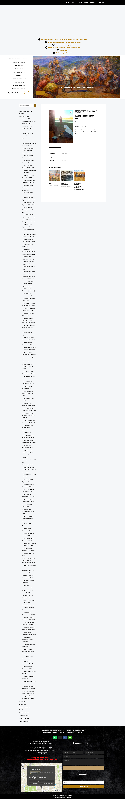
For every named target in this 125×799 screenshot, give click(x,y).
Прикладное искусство (19, 88)
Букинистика (19, 68)
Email (64, 779)
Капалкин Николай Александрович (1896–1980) (28, 393)
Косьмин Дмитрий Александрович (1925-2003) (28, 428)
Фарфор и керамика (19, 72)
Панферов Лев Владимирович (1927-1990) (28, 511)
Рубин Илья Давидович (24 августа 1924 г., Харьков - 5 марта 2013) (29, 560)
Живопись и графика (19, 62)
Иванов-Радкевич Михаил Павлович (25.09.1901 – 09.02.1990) (28, 320)
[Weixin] (70, 737)
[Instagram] (60, 737)
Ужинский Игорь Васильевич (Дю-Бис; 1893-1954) (27, 639)
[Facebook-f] (65, 737)
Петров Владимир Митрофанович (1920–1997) (28, 519)
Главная (67, 2)
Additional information (55, 149)
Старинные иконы (19, 82)
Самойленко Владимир (30, 565)
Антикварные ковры (19, 85)
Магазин (93, 2)
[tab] (55, 149)
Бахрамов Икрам (28, 185)
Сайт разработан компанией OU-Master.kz (62, 797)
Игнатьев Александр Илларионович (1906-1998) (28, 328)
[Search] (35, 105)
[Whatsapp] (55, 737)
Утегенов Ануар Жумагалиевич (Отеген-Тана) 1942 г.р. (28, 652)
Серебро (18, 75)
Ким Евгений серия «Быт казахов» (19, 58)
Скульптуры (19, 65)
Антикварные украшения (19, 78)
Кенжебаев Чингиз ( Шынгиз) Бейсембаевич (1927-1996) (28, 415)
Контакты (101, 2)
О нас (73, 2)
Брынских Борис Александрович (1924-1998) (28, 210)
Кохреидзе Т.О (27, 432)
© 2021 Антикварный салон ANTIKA (62, 795)
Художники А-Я (83, 2)
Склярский (26, 585)
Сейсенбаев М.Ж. (28, 577)
